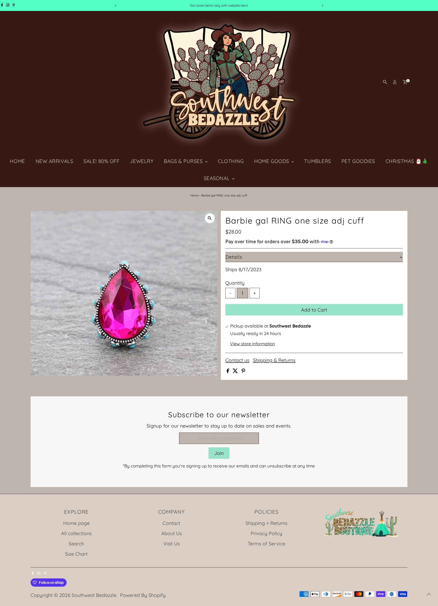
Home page (76, 523)
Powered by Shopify (143, 595)
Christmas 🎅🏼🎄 (407, 161)
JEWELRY (141, 161)
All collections (76, 533)
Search (76, 544)
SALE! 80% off (101, 161)
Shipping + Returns (266, 523)
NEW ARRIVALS (54, 161)
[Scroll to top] (428, 593)
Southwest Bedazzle (94, 595)
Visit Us (171, 544)
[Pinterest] (13, 5)
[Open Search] (385, 82)
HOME (17, 161)
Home (194, 195)
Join (219, 453)
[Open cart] (405, 82)
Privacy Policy (266, 533)
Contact (171, 523)
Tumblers (317, 161)
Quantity (235, 283)
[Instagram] (7, 5)
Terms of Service (266, 544)
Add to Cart (314, 310)
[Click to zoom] (210, 218)
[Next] (322, 5)
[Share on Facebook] (228, 371)
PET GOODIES (358, 161)
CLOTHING (231, 161)
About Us (171, 533)
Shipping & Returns (274, 360)
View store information (252, 344)
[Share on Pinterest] (243, 371)
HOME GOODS (272, 161)
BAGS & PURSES (184, 161)
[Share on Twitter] (236, 371)
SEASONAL (217, 178)
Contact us (237, 360)
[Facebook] (2, 5)
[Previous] (115, 5)
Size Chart (76, 554)
